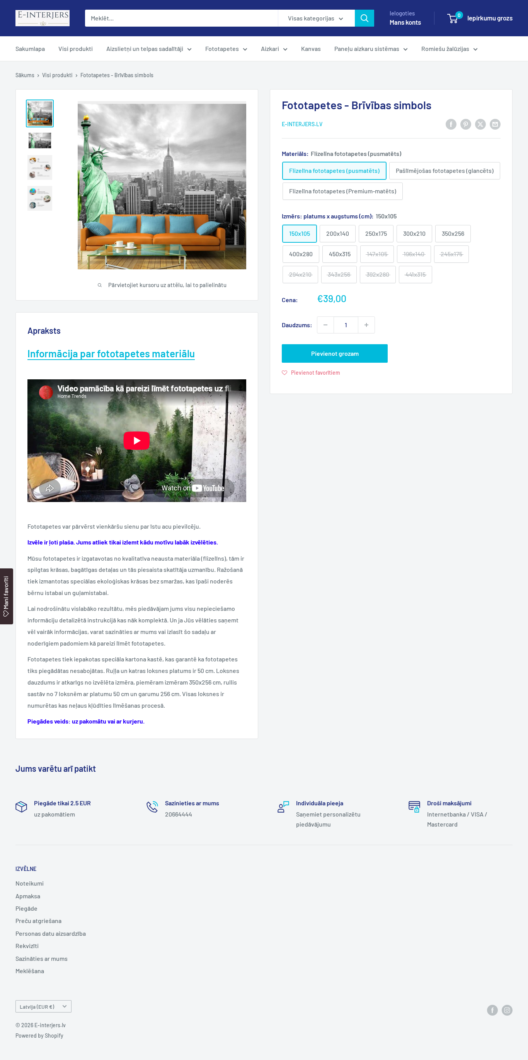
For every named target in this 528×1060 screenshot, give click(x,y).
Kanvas (311, 48)
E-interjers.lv (302, 124)
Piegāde (26, 908)
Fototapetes (222, 48)
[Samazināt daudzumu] (325, 325)
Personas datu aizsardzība (50, 933)
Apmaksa (27, 895)
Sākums (24, 75)
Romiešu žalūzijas (445, 48)
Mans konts (405, 22)
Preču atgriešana (38, 920)
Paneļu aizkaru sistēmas (366, 48)
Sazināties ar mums (41, 958)
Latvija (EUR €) (37, 1006)
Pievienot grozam (335, 353)
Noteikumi (29, 883)
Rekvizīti (27, 945)
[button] (311, 372)
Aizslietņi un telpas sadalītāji (144, 48)
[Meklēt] (364, 18)
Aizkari (270, 48)
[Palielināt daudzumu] (366, 325)
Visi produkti (75, 48)
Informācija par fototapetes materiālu (111, 353)
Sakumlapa (30, 48)
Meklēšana (29, 970)
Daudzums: (297, 324)
